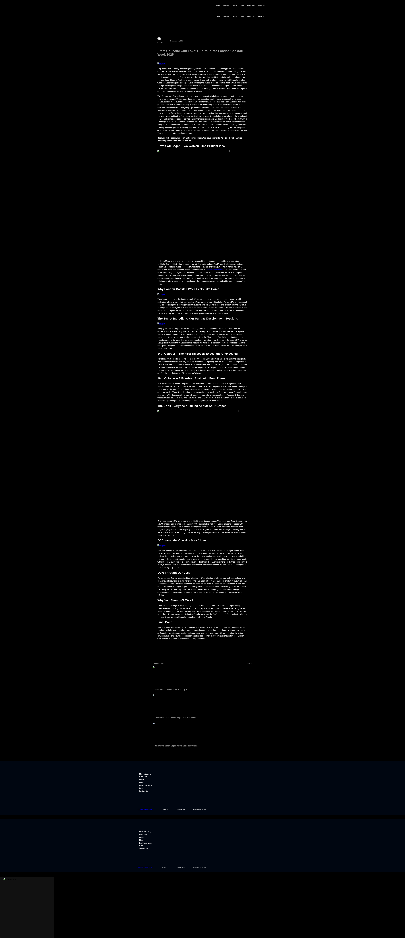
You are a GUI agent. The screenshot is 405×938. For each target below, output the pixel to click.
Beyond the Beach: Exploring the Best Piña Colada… (177, 746)
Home (218, 5)
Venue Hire (251, 5)
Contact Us (261, 5)
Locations (226, 5)
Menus (235, 5)
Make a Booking (145, 774)
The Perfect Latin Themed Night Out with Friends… (176, 718)
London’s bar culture (214, 270)
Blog (242, 5)
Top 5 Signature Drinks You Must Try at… (172, 689)
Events (141, 788)
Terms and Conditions (199, 809)
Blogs (141, 783)
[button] (226, 5)
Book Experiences (146, 785)
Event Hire (143, 777)
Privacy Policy (181, 809)
